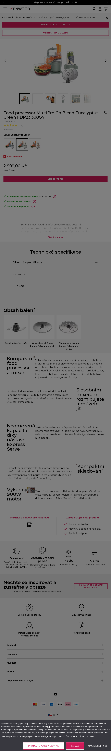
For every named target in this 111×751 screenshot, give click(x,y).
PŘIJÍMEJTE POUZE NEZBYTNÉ (43, 746)
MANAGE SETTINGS (97, 746)
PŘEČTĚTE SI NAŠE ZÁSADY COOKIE (77, 736)
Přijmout (75, 746)
